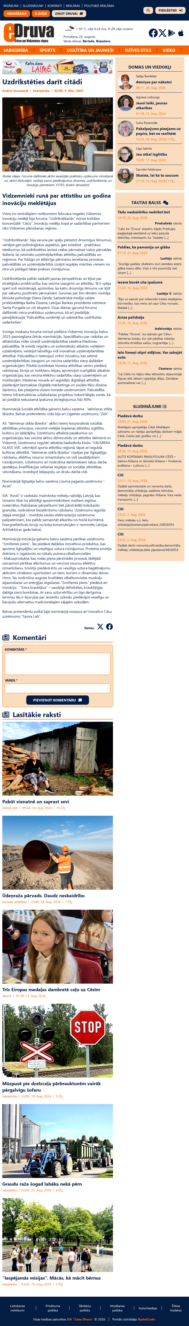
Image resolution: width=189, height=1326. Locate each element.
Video (169, 50)
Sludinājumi (147, 406)
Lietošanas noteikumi (17, 1308)
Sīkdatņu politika (85, 1308)
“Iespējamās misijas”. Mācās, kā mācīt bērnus (51, 1277)
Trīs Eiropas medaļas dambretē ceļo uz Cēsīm (51, 989)
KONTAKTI (54, 5)
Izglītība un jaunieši (90, 50)
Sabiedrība (15, 50)
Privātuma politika (53, 1308)
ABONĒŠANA (17, 13)
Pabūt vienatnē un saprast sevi (35, 801)
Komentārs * (16, 649)
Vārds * (11, 680)
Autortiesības (148, 1308)
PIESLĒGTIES (168, 10)
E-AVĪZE (41, 13)
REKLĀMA (73, 5)
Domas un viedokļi (149, 67)
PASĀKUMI (11, 5)
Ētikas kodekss (176, 1308)
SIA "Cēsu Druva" (80, 1319)
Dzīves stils (138, 50)
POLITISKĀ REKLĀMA (99, 5)
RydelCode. (147, 1319)
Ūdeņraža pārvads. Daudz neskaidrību (43, 895)
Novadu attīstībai (14, 902)
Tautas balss (146, 202)
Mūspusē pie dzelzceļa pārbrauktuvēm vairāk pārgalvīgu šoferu (51, 1086)
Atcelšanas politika (117, 1308)
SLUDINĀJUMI (33, 5)
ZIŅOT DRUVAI (66, 13)
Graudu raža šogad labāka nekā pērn (42, 1183)
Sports (47, 50)
